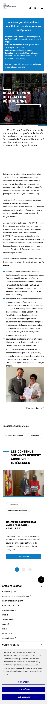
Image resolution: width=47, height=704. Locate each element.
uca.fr (4, 629)
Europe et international (14, 435)
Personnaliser (23, 681)
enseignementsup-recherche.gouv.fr (16, 596)
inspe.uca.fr (7, 633)
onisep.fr (5, 624)
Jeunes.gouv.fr (8, 619)
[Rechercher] (30, 8)
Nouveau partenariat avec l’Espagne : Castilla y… (21, 525)
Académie (35, 435)
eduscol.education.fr (10, 605)
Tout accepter (23, 697)
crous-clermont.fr (9, 638)
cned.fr (5, 615)
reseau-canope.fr (9, 610)
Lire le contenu (23, 556)
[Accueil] (10, 6)
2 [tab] (23, 569)
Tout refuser (23, 689)
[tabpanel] (23, 516)
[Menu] (41, 8)
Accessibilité (35, 8)
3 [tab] (30, 569)
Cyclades (25, 30)
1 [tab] (17, 569)
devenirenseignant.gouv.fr (12, 601)
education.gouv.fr (9, 591)
